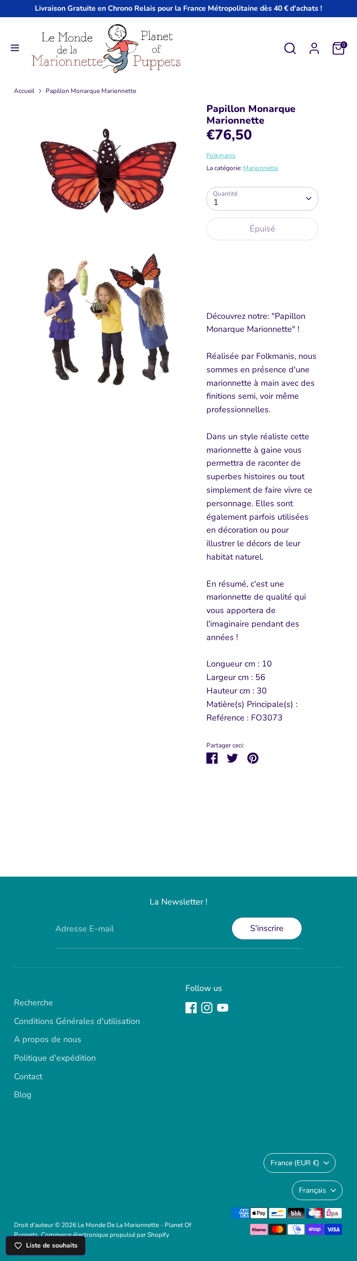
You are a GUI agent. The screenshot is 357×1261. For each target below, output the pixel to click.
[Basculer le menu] (15, 48)
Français (312, 1190)
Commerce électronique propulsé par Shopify (105, 1234)
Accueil (24, 90)
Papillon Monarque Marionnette (91, 90)
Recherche (33, 1002)
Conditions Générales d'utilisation (77, 1021)
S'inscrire (267, 928)
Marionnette (260, 168)
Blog (23, 1094)
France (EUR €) (295, 1163)
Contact (28, 1076)
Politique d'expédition (55, 1057)
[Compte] (314, 45)
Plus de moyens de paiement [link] (262, 282)
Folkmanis (221, 155)
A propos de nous (47, 1039)
